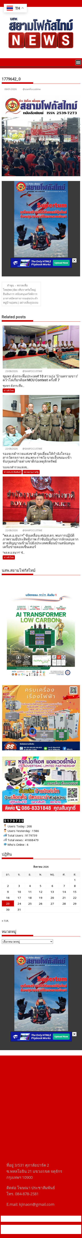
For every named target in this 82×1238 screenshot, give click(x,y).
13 (52, 892)
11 (30, 892)
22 (74, 898)
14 (64, 892)
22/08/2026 (11, 448)
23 (8, 903)
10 (19, 892)
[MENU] (78, 62)
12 (40, 892)
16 (8, 898)
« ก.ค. (5, 920)
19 (40, 898)
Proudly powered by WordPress (25, 1227)
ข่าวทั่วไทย (9, 390)
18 (30, 898)
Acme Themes (40, 1232)
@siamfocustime (32, 89)
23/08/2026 (11, 371)
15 (74, 892)
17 (19, 898)
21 (64, 898)
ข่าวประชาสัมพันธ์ (12, 472)
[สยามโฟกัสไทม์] (5, 62)
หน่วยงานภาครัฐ (31, 472)
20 (52, 898)
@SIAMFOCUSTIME (32, 371)
